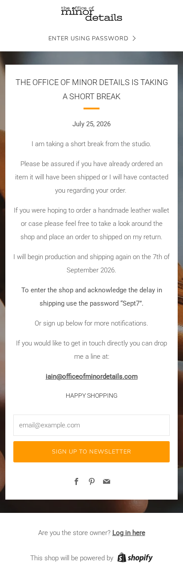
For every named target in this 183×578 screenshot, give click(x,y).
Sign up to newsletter (91, 452)
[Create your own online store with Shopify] (135, 559)
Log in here (128, 533)
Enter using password (88, 39)
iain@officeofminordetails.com (92, 376)
